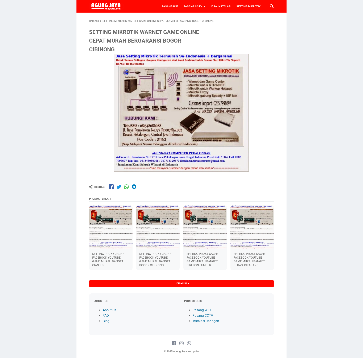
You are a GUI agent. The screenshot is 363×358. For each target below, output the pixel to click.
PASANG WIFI (170, 6)
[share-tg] (134, 187)
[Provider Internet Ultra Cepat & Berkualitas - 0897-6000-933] (106, 6)
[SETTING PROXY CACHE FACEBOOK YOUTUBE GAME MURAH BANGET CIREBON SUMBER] (205, 227)
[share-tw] (119, 187)
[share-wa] (126, 187)
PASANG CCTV (193, 6)
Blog (106, 321)
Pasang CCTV (202, 316)
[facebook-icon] (174, 343)
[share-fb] (111, 187)
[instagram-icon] (181, 343)
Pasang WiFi (201, 310)
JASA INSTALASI (220, 6)
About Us (109, 310)
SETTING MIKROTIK (248, 6)
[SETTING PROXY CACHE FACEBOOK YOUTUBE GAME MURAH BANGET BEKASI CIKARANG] (252, 227)
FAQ (106, 316)
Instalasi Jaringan (205, 321)
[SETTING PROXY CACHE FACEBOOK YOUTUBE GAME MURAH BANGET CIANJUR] (111, 227)
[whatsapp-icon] (189, 343)
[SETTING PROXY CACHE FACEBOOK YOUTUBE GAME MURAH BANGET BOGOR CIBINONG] (158, 227)
